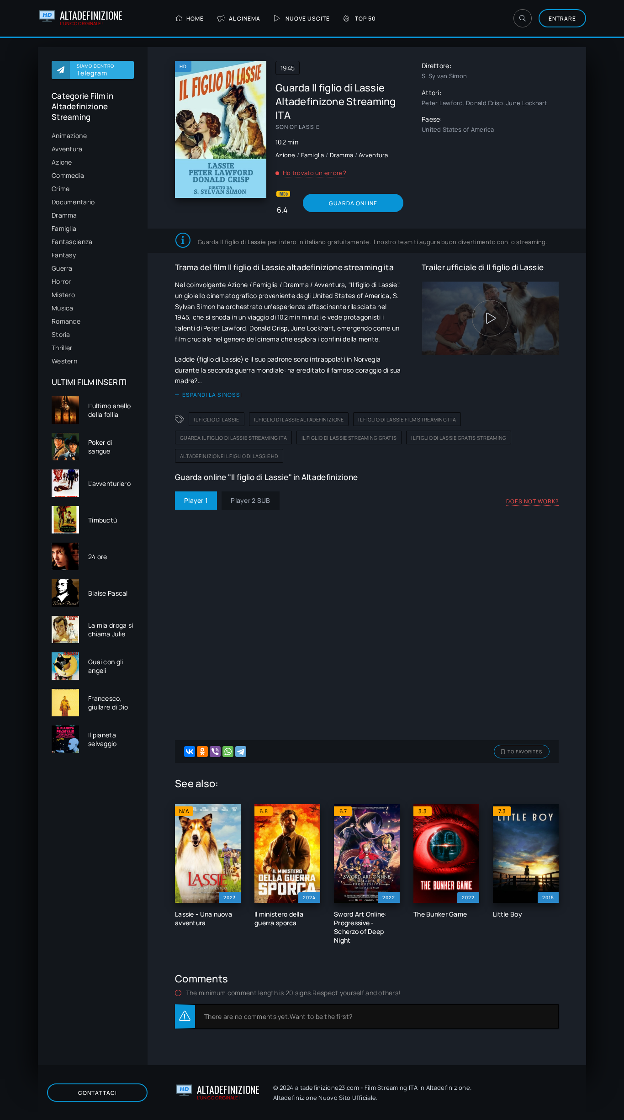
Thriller (62, 347)
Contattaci (97, 1093)
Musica (63, 308)
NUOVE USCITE (308, 18)
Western (64, 361)
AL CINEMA (244, 18)
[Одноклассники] (202, 751)
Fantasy (64, 255)
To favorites (525, 751)
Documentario (73, 201)
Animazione (69, 135)
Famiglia (64, 228)
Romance (66, 321)
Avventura (67, 148)
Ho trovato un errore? (314, 173)
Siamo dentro (95, 70)
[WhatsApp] (227, 751)
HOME (195, 18)
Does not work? (532, 501)
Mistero (63, 294)
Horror (61, 281)
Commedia (68, 175)
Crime (60, 188)
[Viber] (215, 751)
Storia (61, 334)
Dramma (64, 215)
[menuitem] (93, 135)
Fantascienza (72, 241)
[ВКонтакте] (189, 751)
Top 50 (365, 18)
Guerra (62, 268)
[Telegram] (240, 751)
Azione (62, 162)
